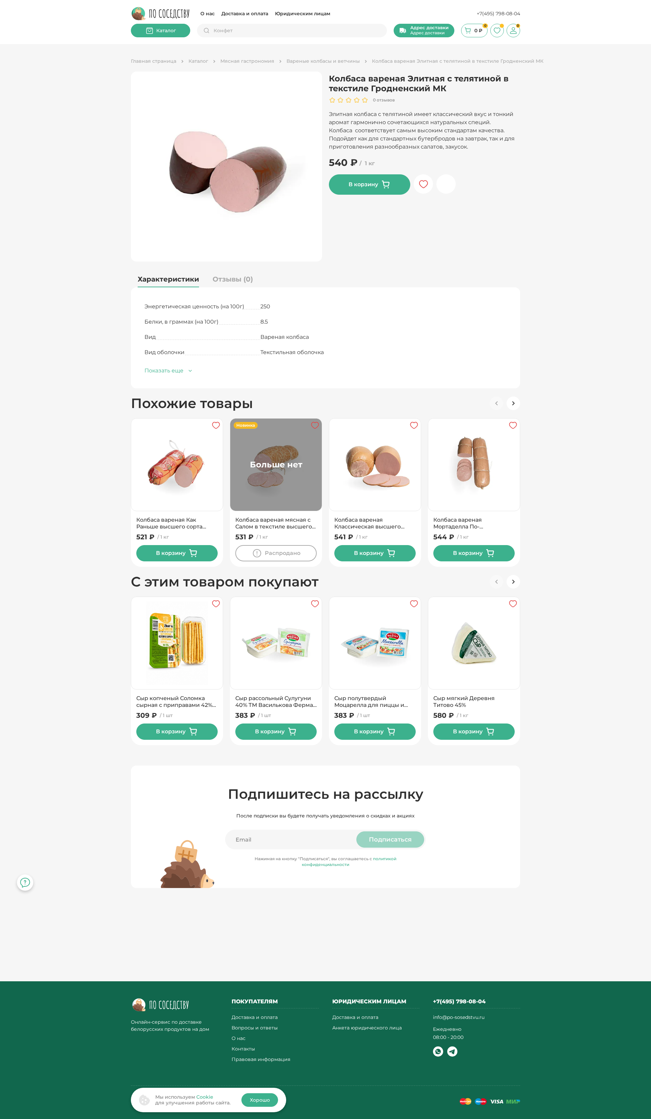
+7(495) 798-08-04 (498, 14)
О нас (207, 14)
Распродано (282, 553)
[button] (424, 30)
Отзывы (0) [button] (233, 279)
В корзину (363, 184)
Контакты (243, 1049)
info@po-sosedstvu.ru (459, 1017)
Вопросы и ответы (255, 1028)
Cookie (204, 1097)
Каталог (166, 30)
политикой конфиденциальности (349, 861)
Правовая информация (261, 1059)
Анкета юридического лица (367, 1028)
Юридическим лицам (302, 14)
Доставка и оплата (244, 14)
